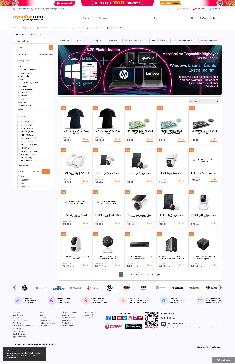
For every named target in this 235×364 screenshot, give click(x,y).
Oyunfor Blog (66, 315)
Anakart (20, 79)
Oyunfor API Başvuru (20, 320)
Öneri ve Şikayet (68, 323)
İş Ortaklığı (17, 318)
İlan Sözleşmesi (19, 329)
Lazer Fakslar (22, 93)
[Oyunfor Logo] (28, 18)
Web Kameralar (23, 76)
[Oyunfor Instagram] (130, 318)
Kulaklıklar (81, 41)
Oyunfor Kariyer (90, 312)
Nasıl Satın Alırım (68, 318)
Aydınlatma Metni (19, 337)
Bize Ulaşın (17, 323)
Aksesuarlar (22, 96)
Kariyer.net (88, 318)
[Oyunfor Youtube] (119, 318)
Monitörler (64, 41)
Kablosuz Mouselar (24, 73)
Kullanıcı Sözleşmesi (47, 323)
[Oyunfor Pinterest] (141, 318)
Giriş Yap (43, 315)
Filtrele (46, 171)
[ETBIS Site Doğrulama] (152, 328)
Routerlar (20, 99)
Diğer (19, 66)
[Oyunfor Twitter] (114, 318)
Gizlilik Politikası (19, 334)
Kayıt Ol (43, 312)
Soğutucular (22, 102)
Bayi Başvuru (18, 315)
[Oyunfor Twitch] (135, 318)
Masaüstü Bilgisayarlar (210, 41)
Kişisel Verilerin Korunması (23, 326)
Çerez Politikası (18, 331)
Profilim (43, 318)
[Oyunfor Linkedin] (125, 318)
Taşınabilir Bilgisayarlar (183, 41)
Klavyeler (97, 41)
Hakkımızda (17, 312)
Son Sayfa (156, 275)
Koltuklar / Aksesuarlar (134, 41)
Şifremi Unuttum (46, 320)
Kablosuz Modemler (25, 89)
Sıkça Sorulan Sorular (70, 312)
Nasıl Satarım (67, 320)
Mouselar (113, 41)
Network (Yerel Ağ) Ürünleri (27, 83)
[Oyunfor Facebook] (109, 318)
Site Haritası (44, 326)
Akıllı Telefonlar (158, 41)
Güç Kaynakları (23, 86)
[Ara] (155, 18)
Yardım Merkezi (67, 326)
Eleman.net (89, 315)
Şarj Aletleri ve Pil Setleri (26, 70)
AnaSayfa (20, 34)
